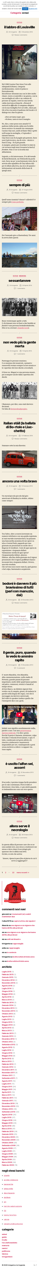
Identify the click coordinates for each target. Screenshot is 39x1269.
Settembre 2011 (8, 1078)
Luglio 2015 (6, 972)
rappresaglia (18, 944)
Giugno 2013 (7, 1022)
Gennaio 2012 (7, 1067)
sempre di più (19, 185)
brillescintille (8, 1189)
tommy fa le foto (10, 1215)
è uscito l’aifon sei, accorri (19, 766)
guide (4, 1237)
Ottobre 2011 (7, 1075)
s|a (5, 1211)
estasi (19, 22)
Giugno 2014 (7, 991)
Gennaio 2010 (7, 1134)
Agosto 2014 (7, 986)
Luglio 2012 (6, 1050)
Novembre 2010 (8, 1106)
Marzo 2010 (7, 1129)
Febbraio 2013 (8, 1033)
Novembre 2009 (8, 1140)
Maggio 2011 (7, 1089)
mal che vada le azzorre (13, 1206)
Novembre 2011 (8, 1073)
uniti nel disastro (13, 939)
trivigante (13, 32)
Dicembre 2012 (8, 1039)
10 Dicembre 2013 (27, 665)
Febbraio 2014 (8, 1002)
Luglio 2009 (7, 1151)
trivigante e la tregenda (16, 1265)
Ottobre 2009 (7, 1143)
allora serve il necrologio (19, 828)
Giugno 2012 (7, 1053)
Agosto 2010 (7, 1115)
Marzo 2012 (6, 1061)
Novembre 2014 (8, 983)
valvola (6, 1219)
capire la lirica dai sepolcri (24, 921)
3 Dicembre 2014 (27, 32)
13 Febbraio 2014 (27, 436)
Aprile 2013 (6, 1028)
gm (5, 1202)
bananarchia (8, 1184)
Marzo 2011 (6, 1095)
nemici (4, 1248)
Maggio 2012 (7, 1056)
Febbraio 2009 (8, 1165)
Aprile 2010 (6, 1126)
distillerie (7, 1197)
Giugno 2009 (7, 1154)
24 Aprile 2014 (27, 285)
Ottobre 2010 (7, 1109)
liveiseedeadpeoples (19, 409)
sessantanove (19, 281)
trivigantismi (7, 1257)
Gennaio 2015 (7, 977)
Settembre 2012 (8, 1045)
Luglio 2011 (6, 1084)
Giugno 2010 (7, 1120)
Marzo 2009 (7, 1162)
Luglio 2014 (6, 988)
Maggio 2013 (7, 1025)
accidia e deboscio (11, 1180)
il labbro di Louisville (19, 27)
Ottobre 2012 (7, 1042)
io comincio (11, 952)
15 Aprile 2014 (27, 351)
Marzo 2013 (7, 1030)
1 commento (21, 288)
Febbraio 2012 (7, 1064)
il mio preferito (17, 202)
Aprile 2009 (7, 1159)
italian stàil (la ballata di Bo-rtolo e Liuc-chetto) (19, 427)
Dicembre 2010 (8, 1103)
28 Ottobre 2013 (27, 835)
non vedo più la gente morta (19, 344)
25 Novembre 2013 (27, 772)
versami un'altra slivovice (13, 1224)
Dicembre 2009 (8, 1137)
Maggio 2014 (7, 994)
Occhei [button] (25, 8)
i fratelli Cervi (22, 328)
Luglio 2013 (6, 1019)
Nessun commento (20, 35)
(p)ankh (7, 1176)
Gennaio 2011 (7, 1101)
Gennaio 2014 (7, 1005)
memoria (22, 276)
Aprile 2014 (6, 997)
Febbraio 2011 (7, 1098)
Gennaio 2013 (7, 1036)
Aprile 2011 (6, 1092)
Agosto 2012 (7, 1047)
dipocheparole (9, 1193)
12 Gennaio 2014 (27, 486)
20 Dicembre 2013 (27, 600)
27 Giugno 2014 (27, 190)
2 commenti (21, 668)
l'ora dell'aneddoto (9, 1243)
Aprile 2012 (6, 1059)
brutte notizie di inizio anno (23, 957)
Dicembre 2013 (8, 1008)
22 (13, 873)
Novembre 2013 (8, 1011)
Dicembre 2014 (8, 980)
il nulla (4, 1240)
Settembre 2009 (9, 1145)
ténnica (5, 1254)
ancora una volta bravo (19, 481)
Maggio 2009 (7, 1157)
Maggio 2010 (7, 1123)
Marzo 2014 (7, 1000)
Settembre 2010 (8, 1112)
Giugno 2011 (7, 1087)
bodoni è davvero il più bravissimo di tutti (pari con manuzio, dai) (19, 589)
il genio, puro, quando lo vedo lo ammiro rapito (19, 656)
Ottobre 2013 (7, 1014)
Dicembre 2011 (8, 1070)
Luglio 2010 (6, 1117)
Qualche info (33, 9)
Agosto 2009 (7, 1148)
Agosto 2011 (7, 1081)
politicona (6, 1251)
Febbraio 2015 (8, 974)
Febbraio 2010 (8, 1131)
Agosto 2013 (7, 1016)
